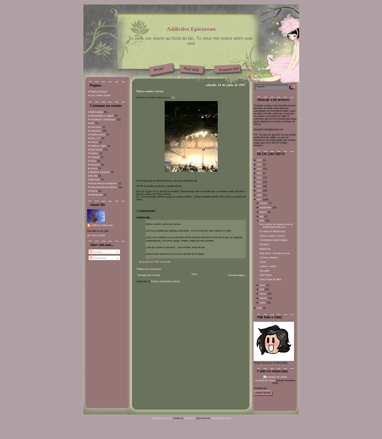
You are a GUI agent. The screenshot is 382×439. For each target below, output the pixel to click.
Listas (93, 160)
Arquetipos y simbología (103, 119)
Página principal (98, 91)
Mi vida (93, 175)
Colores (94, 142)
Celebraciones (97, 134)
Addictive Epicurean (191, 29)
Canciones (95, 130)
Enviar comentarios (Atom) (165, 281)
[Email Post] (136, 204)
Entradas (97, 252)
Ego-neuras (96, 149)
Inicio (194, 274)
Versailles (265, 270)
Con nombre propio (100, 95)
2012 (260, 177)
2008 (260, 195)
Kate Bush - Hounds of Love (275, 253)
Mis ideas (95, 179)
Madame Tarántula (100, 172)
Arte (92, 123)
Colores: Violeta (268, 266)
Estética (94, 153)
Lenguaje (95, 157)
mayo (263, 285)
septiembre (266, 207)
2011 (260, 182)
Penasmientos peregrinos (103, 183)
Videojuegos (96, 194)
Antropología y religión (102, 115)
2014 (260, 168)
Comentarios (99, 258)
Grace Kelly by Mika (270, 279)
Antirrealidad (96, 112)
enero (263, 302)
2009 (260, 190)
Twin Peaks (266, 275)
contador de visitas (265, 380)
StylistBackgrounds (221, 418)
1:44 (173, 97)
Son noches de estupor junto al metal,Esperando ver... (276, 225)
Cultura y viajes (98, 145)
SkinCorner (189, 418)
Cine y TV (95, 138)
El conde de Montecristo (272, 231)
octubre (264, 203)
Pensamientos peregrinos (103, 187)
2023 (260, 160)
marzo (263, 293)
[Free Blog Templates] (263, 395)
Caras (263, 262)
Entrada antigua (236, 275)
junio (262, 220)
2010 (260, 186)
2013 (260, 173)
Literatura (95, 164)
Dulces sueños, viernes (150, 91)
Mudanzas (265, 248)
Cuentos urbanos (269, 257)
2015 (260, 164)
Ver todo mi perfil (96, 235)
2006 (260, 308)
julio (262, 216)
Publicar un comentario (148, 269)
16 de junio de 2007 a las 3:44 (154, 262)
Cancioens (95, 127)
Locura (93, 168)
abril (262, 289)
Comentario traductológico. (274, 240)
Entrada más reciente (149, 275)
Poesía (93, 191)
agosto (263, 212)
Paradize (264, 244)
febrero (264, 298)
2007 (260, 199)
